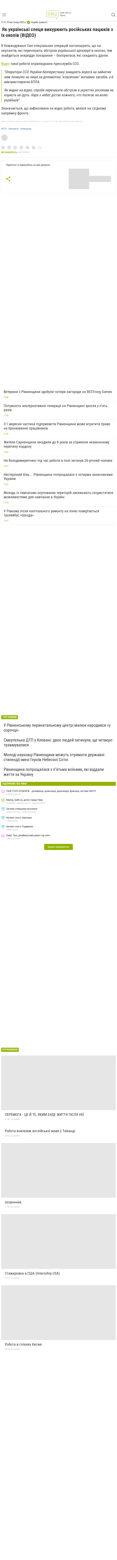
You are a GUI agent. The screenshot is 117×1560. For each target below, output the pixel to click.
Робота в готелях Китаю (23, 1344)
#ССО (4, 128)
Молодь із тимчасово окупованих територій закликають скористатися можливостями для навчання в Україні (58, 495)
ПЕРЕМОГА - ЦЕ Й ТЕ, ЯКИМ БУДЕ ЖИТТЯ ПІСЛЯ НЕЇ (44, 1114)
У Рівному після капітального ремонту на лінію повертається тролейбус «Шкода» (51, 513)
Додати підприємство (58, 846)
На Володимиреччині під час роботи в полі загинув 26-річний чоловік (58, 460)
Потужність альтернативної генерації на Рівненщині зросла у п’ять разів (55, 408)
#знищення (25, 128)
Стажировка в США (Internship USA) (32, 1273)
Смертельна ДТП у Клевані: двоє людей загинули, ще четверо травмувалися (58, 742)
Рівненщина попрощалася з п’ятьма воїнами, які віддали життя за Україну (54, 772)
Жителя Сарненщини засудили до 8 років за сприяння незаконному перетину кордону (56, 444)
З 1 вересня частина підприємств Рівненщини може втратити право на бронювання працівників (57, 426)
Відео (5, 64)
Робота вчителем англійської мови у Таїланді (40, 1131)
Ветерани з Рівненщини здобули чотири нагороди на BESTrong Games (58, 392)
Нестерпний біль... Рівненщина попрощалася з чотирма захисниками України (58, 476)
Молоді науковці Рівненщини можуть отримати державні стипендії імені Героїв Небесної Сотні (54, 757)
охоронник (13, 1202)
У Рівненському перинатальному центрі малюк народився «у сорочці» (57, 728)
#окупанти (14, 128)
